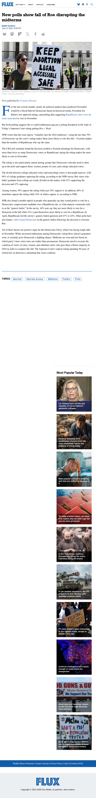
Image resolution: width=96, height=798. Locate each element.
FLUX (15, 764)
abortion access (34, 279)
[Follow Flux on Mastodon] (78, 5)
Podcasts (29, 764)
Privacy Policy (56, 764)
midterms (53, 279)
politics (66, 279)
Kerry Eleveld (8, 26)
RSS (81, 764)
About (30, 5)
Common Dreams (28, 100)
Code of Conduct (70, 764)
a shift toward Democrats (25, 219)
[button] (4, 34)
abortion (17, 279)
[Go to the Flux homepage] (8, 6)
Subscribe (51, 5)
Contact (40, 5)
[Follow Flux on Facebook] (87, 5)
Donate (46, 764)
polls (77, 279)
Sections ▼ (21, 5)
